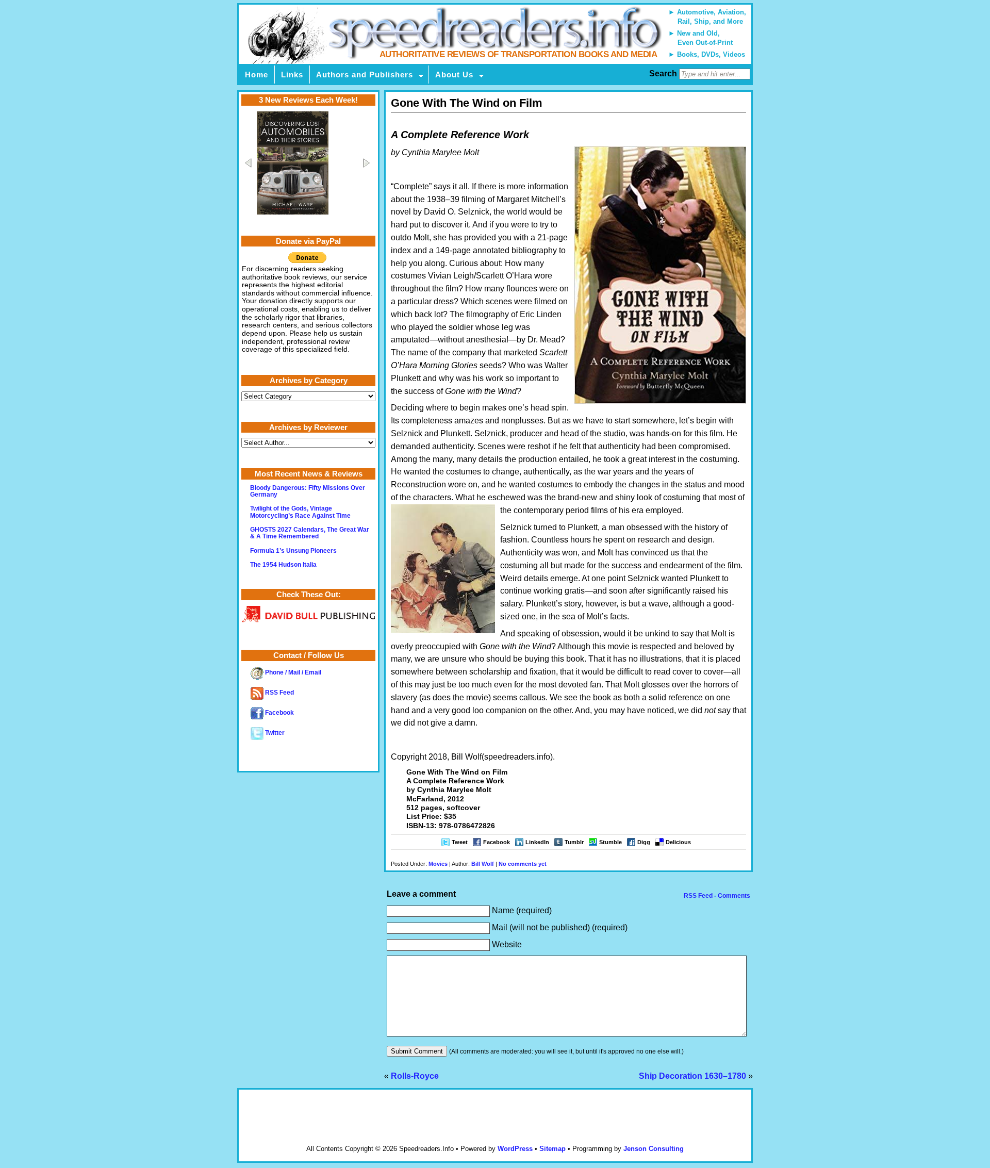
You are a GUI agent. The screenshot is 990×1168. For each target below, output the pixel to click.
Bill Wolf (482, 864)
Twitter (274, 733)
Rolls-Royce (415, 1076)
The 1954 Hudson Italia (283, 565)
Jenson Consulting (653, 1149)
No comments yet (523, 864)
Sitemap (552, 1149)
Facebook (496, 842)
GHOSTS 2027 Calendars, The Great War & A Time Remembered (309, 533)
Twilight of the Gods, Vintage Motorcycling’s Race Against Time (300, 511)
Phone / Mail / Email (292, 672)
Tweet (460, 842)
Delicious (678, 842)
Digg (643, 842)
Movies (438, 864)
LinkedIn (537, 842)
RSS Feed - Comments (716, 895)
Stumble (610, 842)
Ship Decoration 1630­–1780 (692, 1076)
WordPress (515, 1149)
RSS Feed (278, 692)
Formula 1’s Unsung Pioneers (293, 551)
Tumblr (574, 842)
